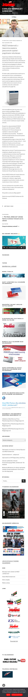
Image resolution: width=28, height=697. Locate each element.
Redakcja (19, 40)
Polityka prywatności (17, 694)
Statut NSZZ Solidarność (8, 576)
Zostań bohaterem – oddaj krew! (10, 454)
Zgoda (8, 694)
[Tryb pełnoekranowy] (24, 247)
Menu (14, 17)
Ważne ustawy (6, 583)
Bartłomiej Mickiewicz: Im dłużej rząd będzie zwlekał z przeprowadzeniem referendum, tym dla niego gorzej (13, 469)
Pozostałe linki (14, 641)
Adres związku (6, 579)
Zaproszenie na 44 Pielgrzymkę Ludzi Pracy (13, 457)
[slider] (13, 247)
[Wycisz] (21, 247)
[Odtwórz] (4, 247)
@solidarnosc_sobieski (9, 266)
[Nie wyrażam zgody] (26, 692)
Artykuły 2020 (8, 206)
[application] (14, 242)
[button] (14, 243)
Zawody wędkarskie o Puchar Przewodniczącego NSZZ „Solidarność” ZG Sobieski (13, 462)
